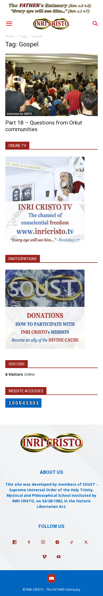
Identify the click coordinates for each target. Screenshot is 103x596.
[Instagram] (43, 542)
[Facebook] (29, 542)
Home (10, 36)
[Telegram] (57, 542)
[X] (86, 542)
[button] (9, 24)
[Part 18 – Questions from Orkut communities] (51, 85)
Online (20, 374)
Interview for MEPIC (19, 114)
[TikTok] (71, 542)
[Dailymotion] (14, 542)
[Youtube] (58, 557)
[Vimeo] (44, 557)
